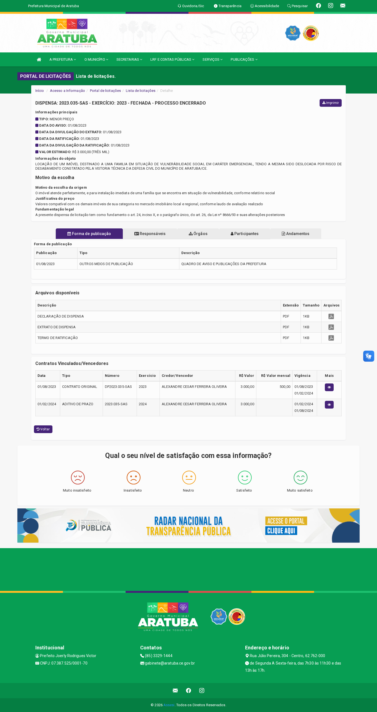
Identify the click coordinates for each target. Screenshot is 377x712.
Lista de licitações (140, 91)
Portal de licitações (105, 91)
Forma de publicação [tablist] (91, 233)
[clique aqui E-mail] (175, 690)
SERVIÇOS (211, 59)
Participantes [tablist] (246, 233)
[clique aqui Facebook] (188, 690)
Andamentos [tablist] (297, 233)
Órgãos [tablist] (200, 233)
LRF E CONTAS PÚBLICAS (171, 59)
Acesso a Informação (67, 91)
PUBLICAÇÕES (243, 59)
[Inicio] (39, 59)
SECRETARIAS (128, 59)
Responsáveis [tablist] (152, 233)
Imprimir (332, 103)
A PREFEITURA (61, 59)
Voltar (44, 429)
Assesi (169, 705)
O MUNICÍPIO (95, 59)
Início (39, 91)
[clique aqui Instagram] (202, 690)
